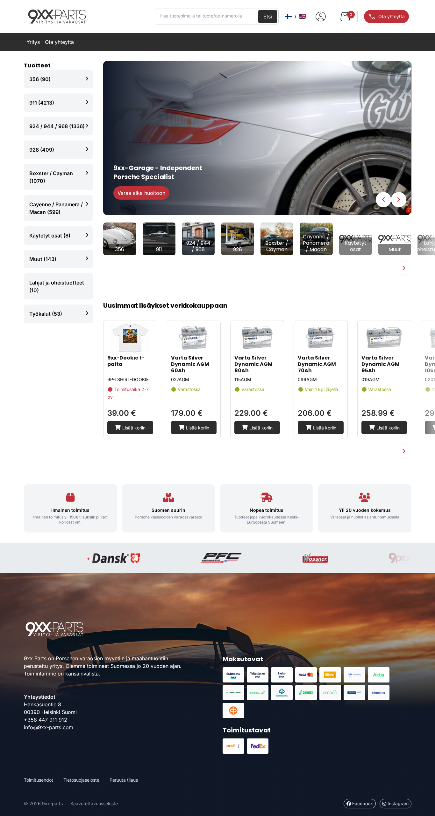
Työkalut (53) (45, 314)
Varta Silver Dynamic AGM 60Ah (190, 364)
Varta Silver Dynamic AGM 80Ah (253, 364)
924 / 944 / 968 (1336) (57, 126)
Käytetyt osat (356, 246)
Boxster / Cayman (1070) (51, 177)
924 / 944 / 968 (198, 246)
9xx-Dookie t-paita (126, 361)
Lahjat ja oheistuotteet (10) (56, 286)
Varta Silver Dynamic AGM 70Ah (317, 364)
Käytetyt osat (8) (49, 235)
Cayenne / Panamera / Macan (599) (56, 208)
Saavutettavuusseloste (94, 803)
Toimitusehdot (38, 780)
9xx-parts (57, 16)
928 (237, 249)
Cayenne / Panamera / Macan (316, 243)
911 (159, 249)
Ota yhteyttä (59, 42)
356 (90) (40, 79)
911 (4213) (41, 102)
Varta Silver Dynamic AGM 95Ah (380, 364)
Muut (395, 249)
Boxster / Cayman (276, 246)
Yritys (33, 42)
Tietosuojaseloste (81, 780)
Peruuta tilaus (124, 780)
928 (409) (41, 150)
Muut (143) (42, 259)
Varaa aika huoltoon (141, 193)
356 (119, 249)
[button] (383, 199)
